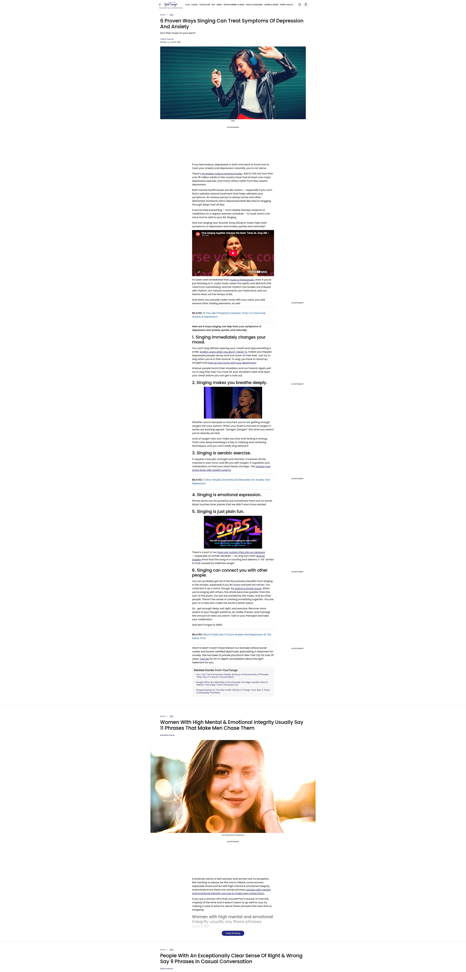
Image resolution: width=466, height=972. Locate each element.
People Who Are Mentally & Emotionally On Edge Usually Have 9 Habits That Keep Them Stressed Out (232, 683)
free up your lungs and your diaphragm (232, 362)
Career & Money (271, 4)
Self (213, 4)
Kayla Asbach (166, 968)
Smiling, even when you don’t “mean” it (223, 351)
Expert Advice (286, 4)
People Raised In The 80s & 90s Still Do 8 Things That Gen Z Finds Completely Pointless (233, 691)
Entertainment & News (234, 4)
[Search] (299, 4)
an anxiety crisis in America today (222, 173)
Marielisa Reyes (167, 735)
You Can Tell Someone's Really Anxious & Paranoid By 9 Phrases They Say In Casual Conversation (232, 675)
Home (162, 15)
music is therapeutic (241, 279)
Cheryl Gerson (167, 39)
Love (188, 4)
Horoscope (204, 4)
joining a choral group (248, 588)
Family (219, 4)
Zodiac (194, 4)
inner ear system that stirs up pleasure (241, 552)
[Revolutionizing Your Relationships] (171, 4)
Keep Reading (233, 933)
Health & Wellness (254, 4)
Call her (205, 659)
